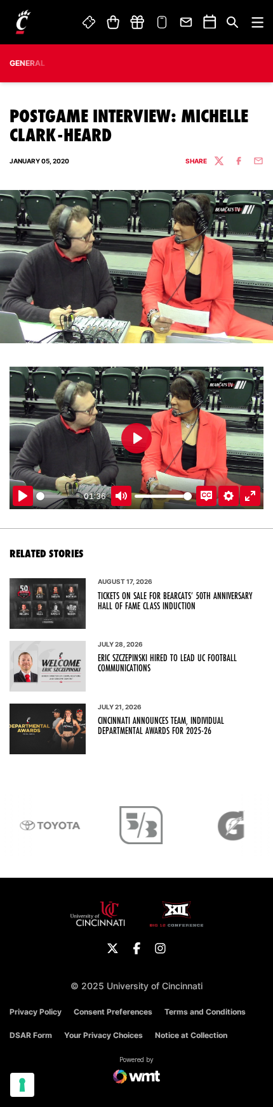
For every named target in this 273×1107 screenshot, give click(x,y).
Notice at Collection (191, 1035)
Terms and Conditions (205, 1011)
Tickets (89, 22)
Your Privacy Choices (103, 1035)
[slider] (57, 496)
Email (186, 22)
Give (137, 22)
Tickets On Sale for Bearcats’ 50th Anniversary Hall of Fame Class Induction (175, 601)
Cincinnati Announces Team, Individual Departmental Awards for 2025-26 (161, 726)
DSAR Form (31, 1035)
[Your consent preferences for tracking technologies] (22, 1085)
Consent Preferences (113, 1011)
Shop (112, 22)
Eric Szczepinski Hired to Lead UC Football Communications (167, 663)
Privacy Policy (36, 1011)
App (161, 22)
